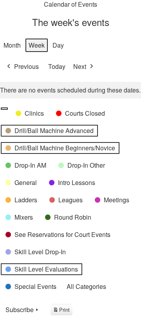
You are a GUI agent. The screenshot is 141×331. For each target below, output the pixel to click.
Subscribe (19, 309)
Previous (26, 66)
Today (56, 66)
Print (61, 311)
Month (12, 45)
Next (79, 66)
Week (37, 45)
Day (58, 45)
